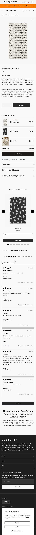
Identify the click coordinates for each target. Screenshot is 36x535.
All (11, 15)
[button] (31, 2)
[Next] (31, 211)
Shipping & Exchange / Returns (13, 176)
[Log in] (28, 10)
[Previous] (3, 211)
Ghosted (15, 131)
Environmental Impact (10, 170)
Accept (17, 522)
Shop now (28, 5)
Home (3, 15)
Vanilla (14, 141)
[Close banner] (33, 6)
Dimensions (6, 164)
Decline (17, 527)
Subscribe (17, 488)
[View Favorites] (22, 10)
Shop (7, 15)
